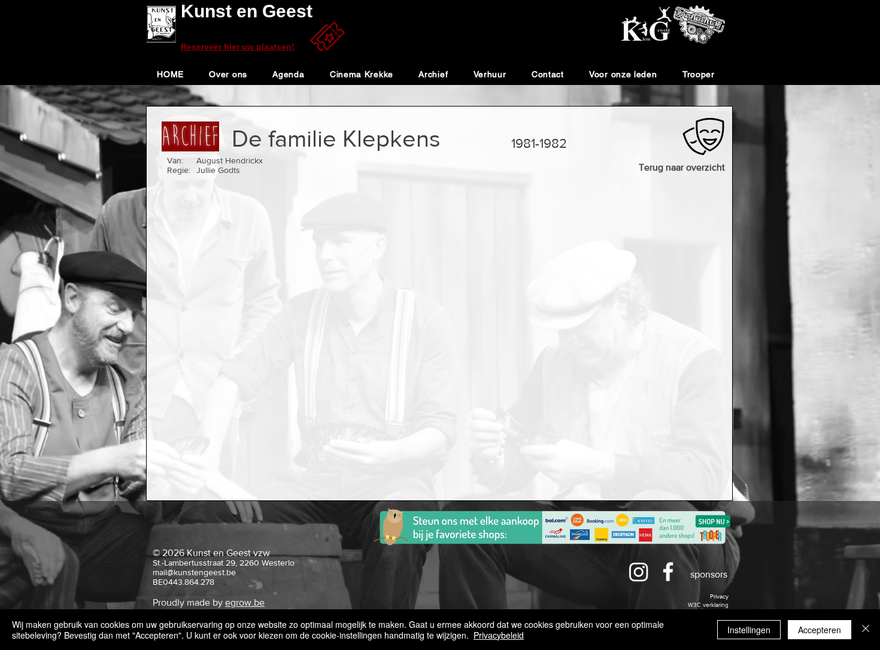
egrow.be (245, 602)
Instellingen (748, 630)
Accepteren (819, 630)
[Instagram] (638, 571)
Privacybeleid (499, 635)
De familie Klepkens (336, 138)
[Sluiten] (865, 629)
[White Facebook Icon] (668, 571)
